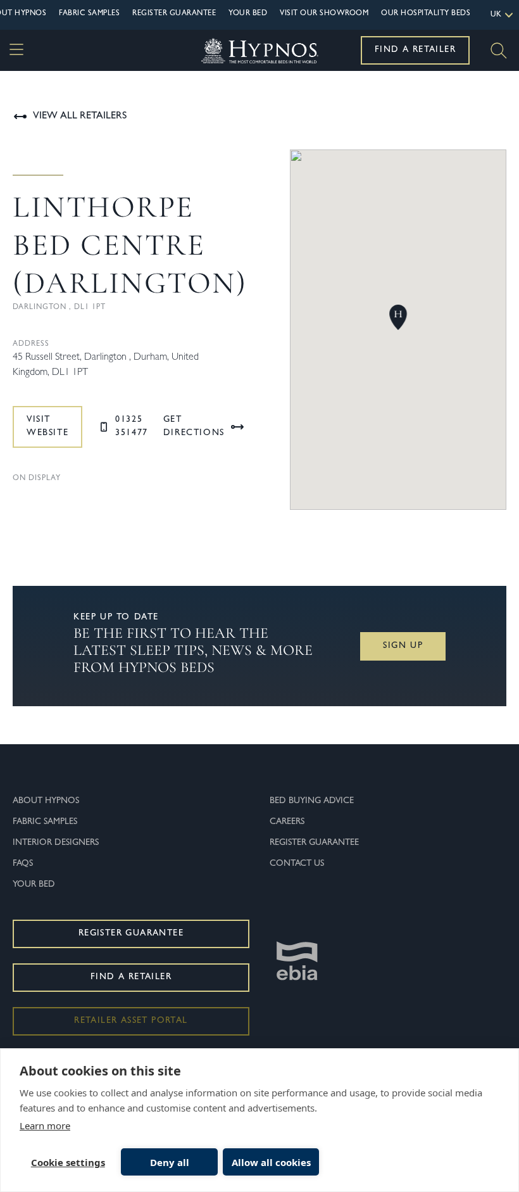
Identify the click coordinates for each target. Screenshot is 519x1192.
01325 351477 (131, 426)
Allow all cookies (271, 1162)
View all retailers (80, 116)
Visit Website (47, 426)
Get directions (194, 426)
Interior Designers (56, 843)
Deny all (169, 1162)
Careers (287, 822)
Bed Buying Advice (312, 801)
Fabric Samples (89, 14)
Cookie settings (68, 1162)
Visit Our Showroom (324, 14)
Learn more (45, 1125)
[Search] (499, 51)
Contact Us (297, 863)
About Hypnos (46, 801)
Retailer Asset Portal (130, 1021)
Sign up (403, 646)
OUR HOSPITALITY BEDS (425, 14)
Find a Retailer (415, 50)
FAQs (23, 863)
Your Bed (247, 14)
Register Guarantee (174, 14)
